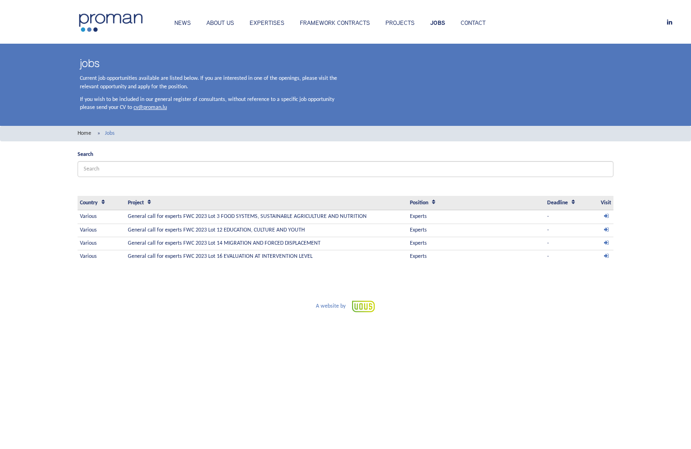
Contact (473, 22)
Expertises (267, 22)
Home (84, 133)
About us (220, 22)
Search (85, 154)
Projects (400, 22)
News (182, 22)
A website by (331, 306)
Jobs (437, 22)
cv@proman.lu (150, 107)
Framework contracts (335, 22)
